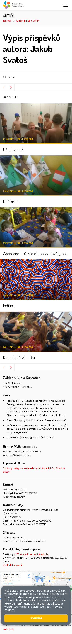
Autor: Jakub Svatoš (27, 20)
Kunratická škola (39, 554)
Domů (7, 20)
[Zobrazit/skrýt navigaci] (65, 5)
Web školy (8, 629)
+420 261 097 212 (12, 451)
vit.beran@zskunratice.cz (17, 455)
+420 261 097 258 (28, 493)
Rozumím (36, 618)
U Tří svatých (21, 554)
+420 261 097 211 (16, 489)
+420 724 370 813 (32, 451)
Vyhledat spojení (12, 565)
